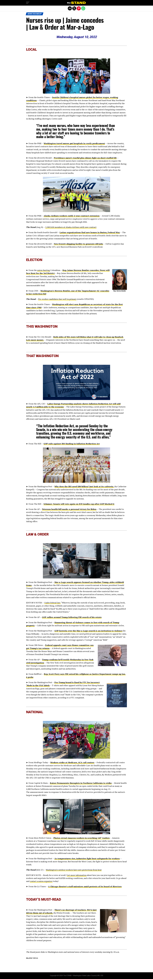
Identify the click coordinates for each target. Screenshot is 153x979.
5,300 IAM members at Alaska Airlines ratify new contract (70, 227)
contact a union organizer (41, 881)
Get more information (76, 875)
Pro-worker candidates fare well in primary (57, 299)
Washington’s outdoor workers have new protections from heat (74, 870)
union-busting (43, 270)
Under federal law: (52, 602)
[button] (27, 3)
